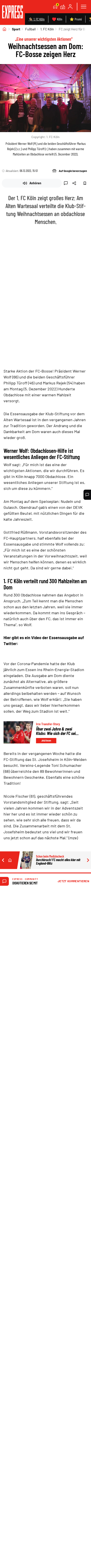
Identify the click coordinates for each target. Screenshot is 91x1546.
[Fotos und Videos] (62, 6)
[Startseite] (4, 29)
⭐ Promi (76, 19)
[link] (12, 12)
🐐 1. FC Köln (36, 19)
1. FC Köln (47, 29)
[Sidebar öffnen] (83, 7)
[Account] (70, 6)
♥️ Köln (57, 19)
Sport (16, 29)
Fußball (30, 29)
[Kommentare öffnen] (87, 495)
